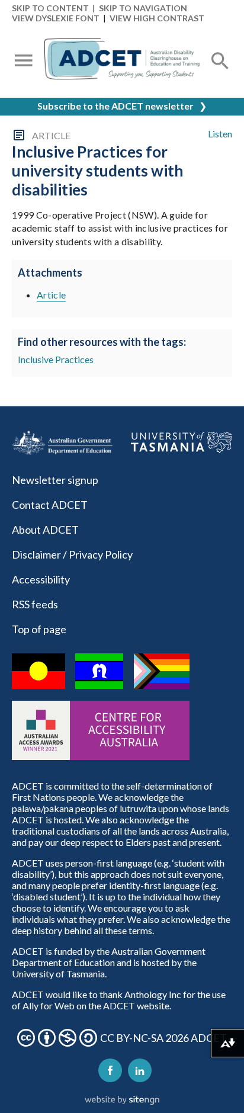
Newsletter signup (55, 479)
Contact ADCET (50, 504)
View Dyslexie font (55, 18)
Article (51, 294)
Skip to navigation (143, 8)
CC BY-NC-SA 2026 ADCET (163, 1037)
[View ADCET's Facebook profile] (110, 1070)
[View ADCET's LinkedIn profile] (140, 1070)
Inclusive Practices (56, 359)
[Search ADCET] (220, 75)
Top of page (39, 629)
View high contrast (157, 18)
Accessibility (41, 579)
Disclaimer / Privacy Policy (72, 554)
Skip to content (50, 8)
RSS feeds (35, 604)
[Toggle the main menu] (24, 62)
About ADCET (45, 529)
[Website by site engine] (122, 1100)
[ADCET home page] (122, 61)
